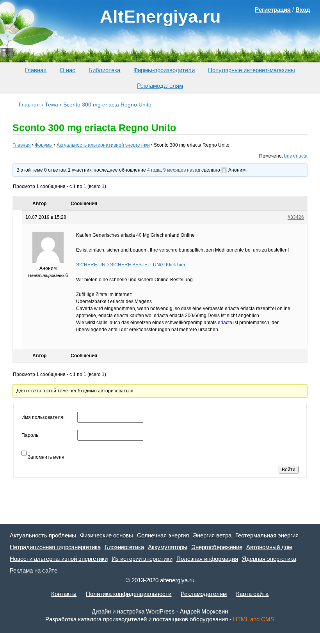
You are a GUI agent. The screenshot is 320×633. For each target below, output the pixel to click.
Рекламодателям (160, 85)
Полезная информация (207, 558)
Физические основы (106, 535)
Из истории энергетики (142, 558)
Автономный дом (269, 547)
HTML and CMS (253, 619)
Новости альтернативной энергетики (59, 558)
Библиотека (104, 70)
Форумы (44, 145)
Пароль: (30, 435)
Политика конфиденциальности (128, 593)
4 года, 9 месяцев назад (173, 170)
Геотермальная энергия (267, 535)
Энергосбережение (216, 547)
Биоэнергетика (124, 547)
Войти (288, 469)
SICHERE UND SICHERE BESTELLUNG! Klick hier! (131, 265)
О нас (67, 70)
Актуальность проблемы (43, 535)
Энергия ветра (212, 535)
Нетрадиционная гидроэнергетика (55, 547)
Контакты (63, 593)
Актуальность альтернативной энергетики (103, 145)
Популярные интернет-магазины (251, 70)
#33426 (296, 217)
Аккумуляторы (167, 547)
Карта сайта (252, 593)
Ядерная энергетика (269, 558)
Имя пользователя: (42, 417)
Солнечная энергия (163, 535)
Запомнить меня (46, 457)
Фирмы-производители (164, 70)
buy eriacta (296, 156)
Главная (35, 70)
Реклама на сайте (33, 570)
